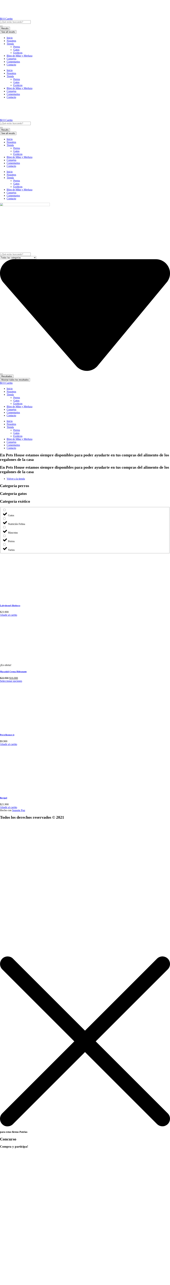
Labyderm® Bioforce (10, 605)
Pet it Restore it (7, 735)
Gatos (16, 49)
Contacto (11, 64)
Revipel (3, 798)
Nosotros (11, 40)
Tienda (10, 43)
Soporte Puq (18, 810)
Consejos (11, 58)
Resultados (6, 376)
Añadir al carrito (8, 615)
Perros (16, 46)
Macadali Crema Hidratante (13, 671)
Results (5, 28)
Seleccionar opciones (11, 681)
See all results (8, 32)
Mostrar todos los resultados (15, 380)
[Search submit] (1, 26)
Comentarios (13, 61)
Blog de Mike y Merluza (19, 55)
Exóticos (17, 52)
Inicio (10, 37)
